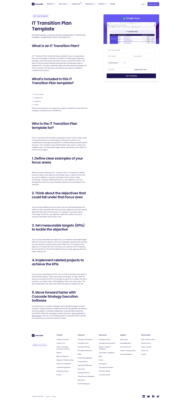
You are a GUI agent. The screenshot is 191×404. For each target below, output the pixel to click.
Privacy (54, 396)
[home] (37, 4)
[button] (51, 4)
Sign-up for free (77, 313)
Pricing (112, 4)
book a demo (36, 316)
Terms (48, 396)
